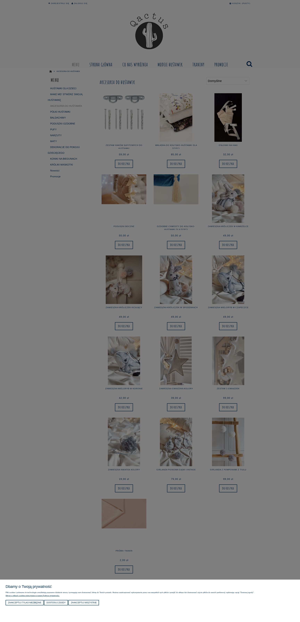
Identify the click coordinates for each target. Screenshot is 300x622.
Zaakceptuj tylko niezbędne (24, 603)
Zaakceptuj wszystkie (84, 603)
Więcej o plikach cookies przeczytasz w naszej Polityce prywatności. (33, 596)
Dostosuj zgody (56, 603)
